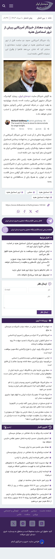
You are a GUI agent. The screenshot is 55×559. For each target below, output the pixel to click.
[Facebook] (24, 211)
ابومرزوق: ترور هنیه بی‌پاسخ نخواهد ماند (33, 274)
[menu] (11, 5)
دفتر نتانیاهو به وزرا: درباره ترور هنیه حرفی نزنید (30, 270)
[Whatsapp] (18, 211)
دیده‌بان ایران (25, 96)
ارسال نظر (44, 312)
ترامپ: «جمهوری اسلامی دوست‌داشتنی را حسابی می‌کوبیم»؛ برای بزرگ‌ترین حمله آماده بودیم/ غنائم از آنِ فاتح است (27, 361)
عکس (19, 514)
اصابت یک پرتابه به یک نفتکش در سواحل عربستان (29, 433)
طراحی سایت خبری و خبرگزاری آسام (25, 541)
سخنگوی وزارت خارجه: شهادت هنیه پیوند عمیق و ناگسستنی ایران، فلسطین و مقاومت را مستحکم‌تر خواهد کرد (27, 262)
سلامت (27, 514)
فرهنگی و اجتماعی (11, 510)
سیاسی (34, 510)
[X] (30, 211)
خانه (50, 18)
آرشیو (9, 427)
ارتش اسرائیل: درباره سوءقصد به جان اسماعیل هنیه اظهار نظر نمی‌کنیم (26, 253)
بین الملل (41, 18)
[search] (3, 5)
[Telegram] (37, 211)
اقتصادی (25, 510)
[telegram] (23, 523)
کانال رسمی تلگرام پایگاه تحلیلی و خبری (23, 221)
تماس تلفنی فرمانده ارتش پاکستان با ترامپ (32, 457)
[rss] (42, 523)
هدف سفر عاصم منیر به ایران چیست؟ (34, 447)
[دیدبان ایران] (44, 5)
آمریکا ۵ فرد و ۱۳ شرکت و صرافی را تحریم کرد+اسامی (29, 335)
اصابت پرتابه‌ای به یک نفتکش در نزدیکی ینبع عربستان (27, 452)
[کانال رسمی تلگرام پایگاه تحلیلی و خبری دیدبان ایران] (50, 221)
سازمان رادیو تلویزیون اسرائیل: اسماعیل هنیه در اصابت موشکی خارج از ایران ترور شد (28, 245)
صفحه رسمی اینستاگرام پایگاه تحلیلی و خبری (31, 230)
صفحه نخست (45, 510)
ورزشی (35, 514)
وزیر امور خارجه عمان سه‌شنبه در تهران (33, 480)
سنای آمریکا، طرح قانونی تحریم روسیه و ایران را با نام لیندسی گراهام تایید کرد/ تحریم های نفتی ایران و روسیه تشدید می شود (29, 386)
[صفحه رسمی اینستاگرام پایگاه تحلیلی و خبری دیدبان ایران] (5, 230)
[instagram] (32, 523)
